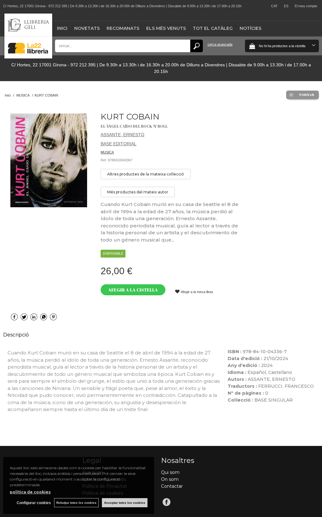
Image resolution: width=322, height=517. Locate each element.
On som (170, 479)
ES (286, 6)
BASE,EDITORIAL (118, 143)
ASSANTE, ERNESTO (122, 134)
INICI (62, 28)
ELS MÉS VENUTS (166, 28)
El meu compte (306, 6)
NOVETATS (87, 28)
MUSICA (107, 152)
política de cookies (30, 492)
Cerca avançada (220, 44)
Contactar (172, 486)
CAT (274, 6)
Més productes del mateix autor (137, 192)
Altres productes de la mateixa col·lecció (145, 174)
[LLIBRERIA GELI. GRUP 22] (28, 57)
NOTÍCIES (250, 28)
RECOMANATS (123, 28)
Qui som (170, 472)
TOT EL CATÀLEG (213, 28)
